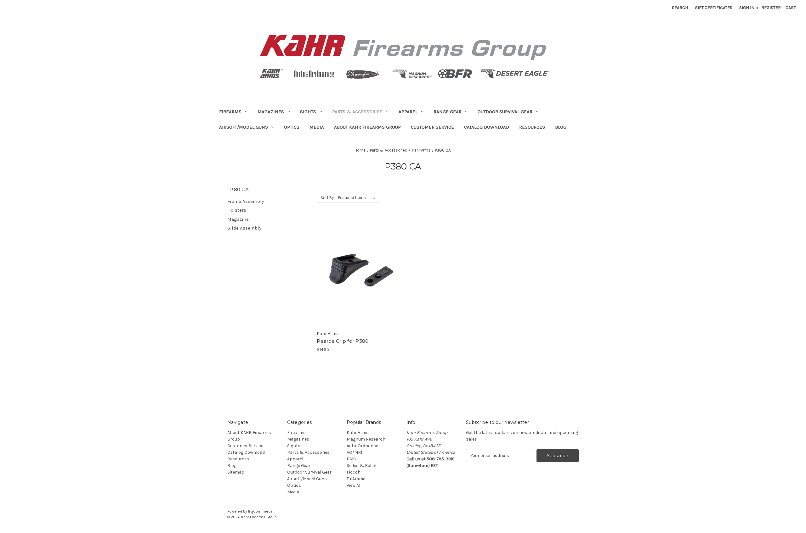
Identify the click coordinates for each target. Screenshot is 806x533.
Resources (532, 127)
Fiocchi (354, 472)
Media (316, 127)
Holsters (236, 210)
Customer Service (432, 127)
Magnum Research (366, 439)
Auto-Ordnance (362, 445)
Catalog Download (486, 127)
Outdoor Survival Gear (505, 111)
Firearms (230, 111)
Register (771, 7)
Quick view (357, 266)
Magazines (271, 111)
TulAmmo (356, 478)
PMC (351, 459)
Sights (308, 111)
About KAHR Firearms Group (367, 127)
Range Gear (448, 111)
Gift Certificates (713, 7)
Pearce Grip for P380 (342, 341)
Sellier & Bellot (362, 465)
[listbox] (358, 198)
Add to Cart (358, 277)
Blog (560, 127)
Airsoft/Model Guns (243, 127)
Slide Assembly (244, 228)
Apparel (408, 111)
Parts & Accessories (357, 111)
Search (680, 7)
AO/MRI (354, 452)
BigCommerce (260, 511)
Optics (291, 127)
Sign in (746, 7)
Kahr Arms (358, 432)
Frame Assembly (245, 201)
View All (354, 485)
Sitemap (235, 472)
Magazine (238, 219)
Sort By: (328, 197)
